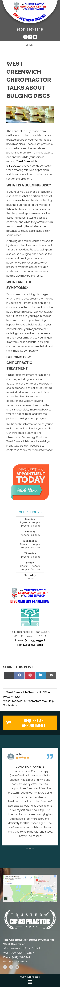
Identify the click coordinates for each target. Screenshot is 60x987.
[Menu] (30, 982)
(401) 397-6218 (32, 644)
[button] (30, 723)
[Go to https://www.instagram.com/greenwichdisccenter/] (30, 37)
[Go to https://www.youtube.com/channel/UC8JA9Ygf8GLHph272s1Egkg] (34, 37)
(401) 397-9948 (30, 29)
